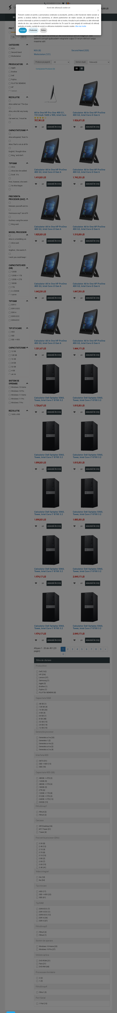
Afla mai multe (80, 26)
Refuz (43, 30)
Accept (22, 30)
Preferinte (33, 30)
